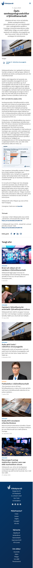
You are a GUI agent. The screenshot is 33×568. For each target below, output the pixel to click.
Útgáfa (16, 518)
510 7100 (16, 498)
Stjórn (16, 554)
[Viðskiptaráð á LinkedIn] (15, 504)
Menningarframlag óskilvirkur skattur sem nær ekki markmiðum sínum (14, 462)
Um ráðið (16, 559)
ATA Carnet (16, 542)
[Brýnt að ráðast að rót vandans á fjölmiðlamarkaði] (16, 255)
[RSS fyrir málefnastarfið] (20, 504)
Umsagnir (4, 265)
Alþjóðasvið (16, 533)
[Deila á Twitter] (14, 233)
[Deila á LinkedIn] (17, 233)
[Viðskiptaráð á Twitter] (17, 504)
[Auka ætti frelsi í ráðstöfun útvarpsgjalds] (16, 331)
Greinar (4, 381)
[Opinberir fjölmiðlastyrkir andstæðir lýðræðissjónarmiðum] (16, 294)
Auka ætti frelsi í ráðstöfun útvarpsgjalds (12, 345)
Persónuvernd (16, 561)
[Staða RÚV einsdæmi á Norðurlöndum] (16, 407)
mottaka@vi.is (16, 500)
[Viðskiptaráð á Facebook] (12, 504)
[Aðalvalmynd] (30, 3)
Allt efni (16, 523)
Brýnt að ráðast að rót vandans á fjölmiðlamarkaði (14, 269)
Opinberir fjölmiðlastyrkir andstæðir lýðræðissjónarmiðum (16, 308)
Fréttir (16, 514)
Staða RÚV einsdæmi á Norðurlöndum (11, 422)
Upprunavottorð (16, 540)
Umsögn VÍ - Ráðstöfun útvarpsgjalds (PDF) (16, 62)
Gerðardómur (16, 535)
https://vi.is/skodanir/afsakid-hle (12, 220)
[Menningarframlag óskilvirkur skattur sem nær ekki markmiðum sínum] (16, 447)
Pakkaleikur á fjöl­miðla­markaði (15, 383)
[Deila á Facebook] (11, 233)
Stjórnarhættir (16, 537)
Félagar (16, 556)
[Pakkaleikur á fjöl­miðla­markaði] (16, 370)
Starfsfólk (16, 552)
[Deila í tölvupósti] (20, 233)
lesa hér (20, 206)
